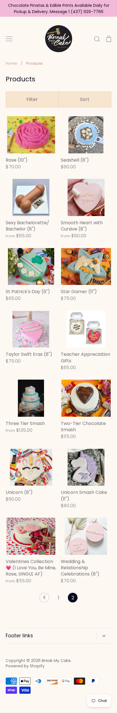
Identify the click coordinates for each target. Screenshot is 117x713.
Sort (84, 99)
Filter (32, 99)
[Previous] (44, 599)
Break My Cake (56, 660)
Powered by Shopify (25, 666)
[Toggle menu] (9, 39)
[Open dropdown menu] (103, 635)
